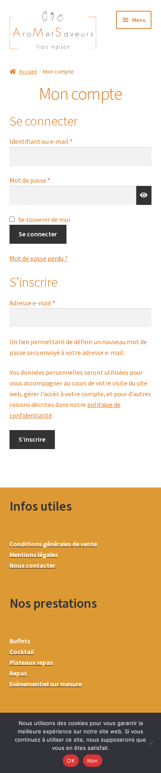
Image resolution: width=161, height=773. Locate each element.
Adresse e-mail (48, 302)
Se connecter (38, 234)
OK (71, 760)
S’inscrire (32, 439)
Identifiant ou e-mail (57, 140)
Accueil (28, 71)
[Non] (151, 743)
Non (92, 760)
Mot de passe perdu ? (38, 258)
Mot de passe (46, 179)
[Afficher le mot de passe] (144, 195)
